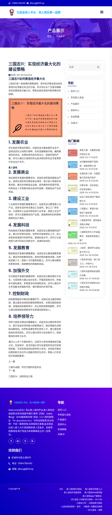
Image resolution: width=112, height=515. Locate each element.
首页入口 (75, 91)
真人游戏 (24, 488)
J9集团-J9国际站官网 (92, 506)
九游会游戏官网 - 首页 (71, 506)
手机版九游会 (77, 97)
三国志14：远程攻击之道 (20, 376)
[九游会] (41, 12)
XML (61, 489)
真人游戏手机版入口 (93, 489)
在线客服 (75, 116)
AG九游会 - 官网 (95, 510)
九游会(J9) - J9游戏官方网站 (89, 503)
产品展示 (75, 103)
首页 (49, 36)
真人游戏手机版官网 (72, 492)
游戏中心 (75, 110)
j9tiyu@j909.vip (37, 3)
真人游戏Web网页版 (93, 492)
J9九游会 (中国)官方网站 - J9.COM (86, 499)
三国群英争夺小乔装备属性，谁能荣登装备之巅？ (89, 236)
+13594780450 (19, 3)
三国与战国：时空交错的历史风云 (24, 367)
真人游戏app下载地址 (92, 496)
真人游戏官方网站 (74, 489)
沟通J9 (74, 123)
